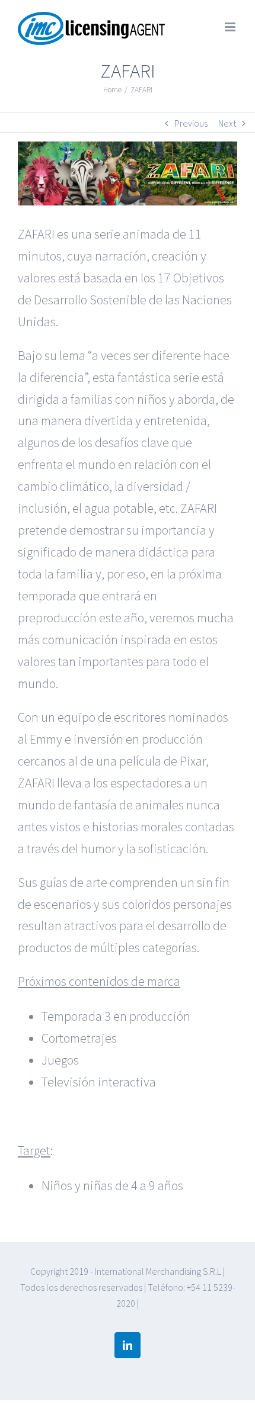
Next (227, 123)
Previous (191, 123)
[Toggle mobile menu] (231, 27)
